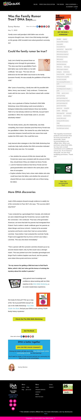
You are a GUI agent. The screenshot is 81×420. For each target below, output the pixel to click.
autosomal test (60, 49)
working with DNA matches (63, 120)
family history (66, 72)
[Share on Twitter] (40, 26)
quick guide (68, 113)
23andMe (59, 39)
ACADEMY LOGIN (72, 6)
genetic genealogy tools (62, 103)
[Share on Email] (49, 26)
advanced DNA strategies (62, 41)
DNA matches (60, 59)
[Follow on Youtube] (13, 408)
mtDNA (58, 110)
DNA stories (59, 66)
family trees (68, 74)
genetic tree (59, 108)
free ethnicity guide (61, 86)
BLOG (35, 4)
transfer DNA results (61, 118)
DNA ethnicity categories (62, 51)
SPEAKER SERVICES (40, 389)
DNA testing (66, 66)
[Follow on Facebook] (14, 401)
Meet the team (39, 396)
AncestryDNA (60, 44)
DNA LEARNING (71, 4)
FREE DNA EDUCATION (47, 4)
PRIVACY (51, 387)
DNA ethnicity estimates (62, 56)
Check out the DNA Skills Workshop (29, 319)
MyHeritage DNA (60, 113)
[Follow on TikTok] (14, 404)
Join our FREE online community (29, 347)
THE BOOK (60, 4)
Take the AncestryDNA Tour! (63, 183)
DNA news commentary (62, 61)
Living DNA (66, 108)
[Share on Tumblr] (44, 26)
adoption (65, 39)
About (37, 387)
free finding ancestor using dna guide (63, 89)
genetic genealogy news (62, 98)
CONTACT (37, 392)
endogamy (59, 72)
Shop (27, 387)
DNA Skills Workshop (40, 284)
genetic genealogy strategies (63, 100)
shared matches (67, 115)
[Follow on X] (10, 401)
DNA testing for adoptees (62, 69)
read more (59, 115)
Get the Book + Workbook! (63, 33)
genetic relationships (61, 105)
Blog (23, 389)
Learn (23, 387)
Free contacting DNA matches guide (63, 82)
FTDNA (58, 93)
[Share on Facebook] (37, 26)
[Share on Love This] (46, 26)
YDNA (58, 123)
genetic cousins (65, 93)
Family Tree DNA (60, 74)
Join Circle (28, 389)
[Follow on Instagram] (10, 404)
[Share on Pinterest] (42, 26)
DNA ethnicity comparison (62, 54)
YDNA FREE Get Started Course (63, 125)
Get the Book (29, 331)
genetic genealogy (61, 95)
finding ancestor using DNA (63, 77)
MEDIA (37, 394)
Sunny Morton (22, 367)
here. (46, 413)
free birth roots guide (61, 79)
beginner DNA (68, 49)
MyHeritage (64, 110)
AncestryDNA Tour (61, 46)
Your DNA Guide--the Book (63, 128)
